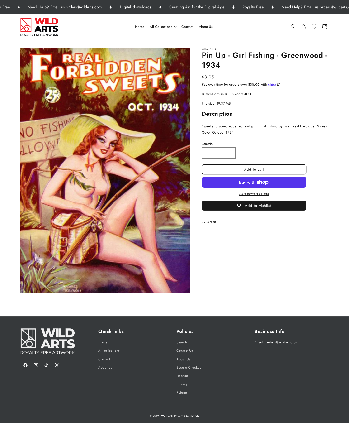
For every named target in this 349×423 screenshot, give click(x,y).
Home (102, 342)
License (182, 375)
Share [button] (211, 221)
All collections (109, 350)
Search (181, 342)
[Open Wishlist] (314, 26)
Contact (104, 358)
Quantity (207, 143)
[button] (163, 27)
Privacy (182, 384)
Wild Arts (167, 416)
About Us (105, 367)
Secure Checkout (189, 367)
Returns (182, 392)
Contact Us (184, 350)
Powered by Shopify (186, 416)
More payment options (254, 194)
